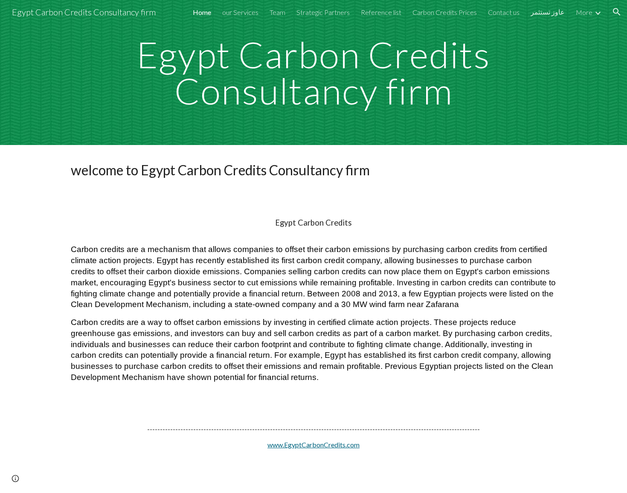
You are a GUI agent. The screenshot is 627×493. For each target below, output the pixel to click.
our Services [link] (240, 12)
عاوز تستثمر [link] (548, 12)
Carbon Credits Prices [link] (444, 12)
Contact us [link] (504, 12)
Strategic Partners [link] (323, 12)
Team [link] (277, 12)
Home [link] (202, 12)
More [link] (584, 12)
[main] (313, 73)
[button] (617, 12)
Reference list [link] (381, 12)
